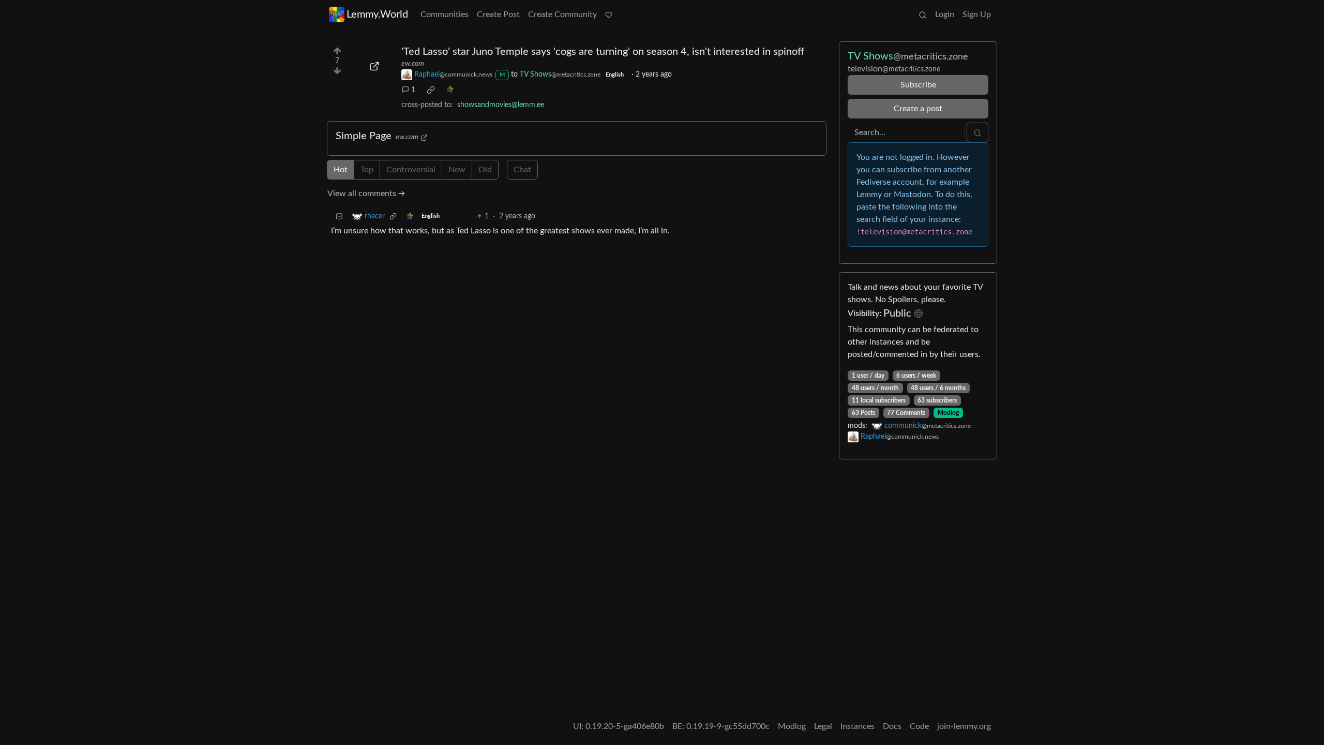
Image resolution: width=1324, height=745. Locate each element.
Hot (341, 170)
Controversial (410, 170)
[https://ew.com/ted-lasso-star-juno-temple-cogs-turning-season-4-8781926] (374, 66)
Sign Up (976, 14)
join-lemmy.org (964, 726)
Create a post (918, 109)
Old (485, 170)
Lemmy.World (377, 14)
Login (944, 14)
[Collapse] (339, 216)
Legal (823, 726)
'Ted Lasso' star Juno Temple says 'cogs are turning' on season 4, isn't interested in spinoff (602, 52)
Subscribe (918, 85)
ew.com (412, 63)
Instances (857, 726)
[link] (431, 90)
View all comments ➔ (366, 193)
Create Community (562, 14)
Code (919, 726)
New (456, 170)
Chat (522, 170)
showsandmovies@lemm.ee (500, 105)
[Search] (922, 14)
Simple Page (364, 136)
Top (366, 170)
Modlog (948, 413)
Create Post (498, 14)
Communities (444, 14)
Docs (892, 726)
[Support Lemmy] (608, 14)
